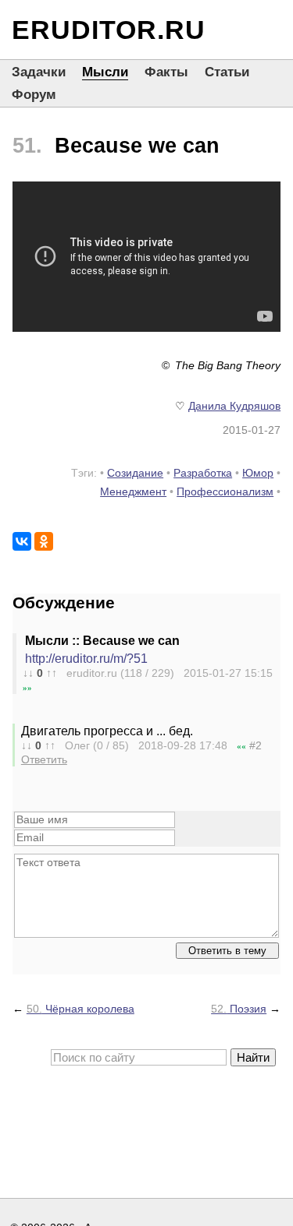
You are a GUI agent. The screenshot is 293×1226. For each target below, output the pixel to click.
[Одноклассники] (43, 541)
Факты (166, 72)
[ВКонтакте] (22, 541)
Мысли (105, 72)
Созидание (135, 473)
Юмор (257, 473)
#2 (255, 745)
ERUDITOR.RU (108, 29)
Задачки (39, 72)
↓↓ (28, 673)
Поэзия (238, 1008)
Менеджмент (133, 491)
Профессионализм (225, 491)
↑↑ (51, 673)
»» (27, 687)
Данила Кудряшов (234, 406)
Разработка (202, 473)
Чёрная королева (80, 1008)
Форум (34, 94)
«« (241, 746)
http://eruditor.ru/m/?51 (86, 658)
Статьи (227, 72)
